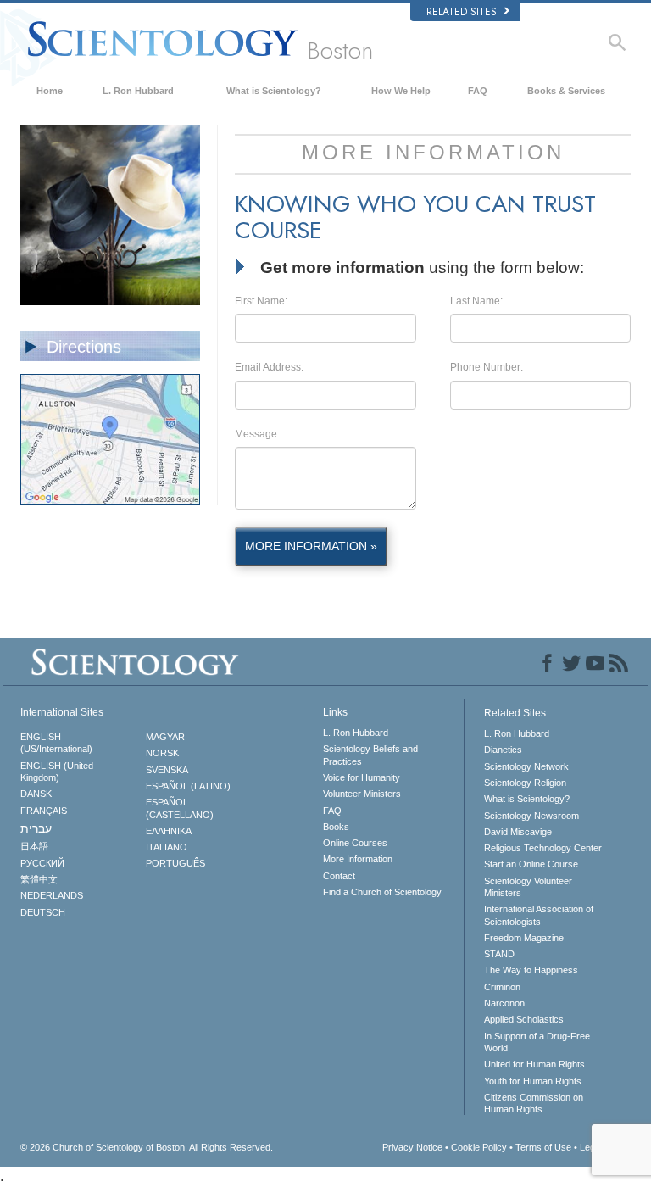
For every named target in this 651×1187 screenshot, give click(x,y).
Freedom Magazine (524, 938)
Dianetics (503, 749)
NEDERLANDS (51, 895)
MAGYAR (165, 737)
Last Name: (476, 301)
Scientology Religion (525, 782)
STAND (499, 954)
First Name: (261, 301)
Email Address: (269, 367)
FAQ (477, 91)
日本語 (34, 846)
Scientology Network (526, 766)
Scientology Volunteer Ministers (528, 887)
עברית (36, 828)
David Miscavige (518, 832)
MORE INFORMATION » (311, 546)
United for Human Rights (534, 1064)
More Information (357, 859)
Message (256, 434)
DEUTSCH (42, 912)
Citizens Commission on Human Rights (533, 1103)
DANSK (36, 794)
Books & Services (566, 91)
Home (49, 91)
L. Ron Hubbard (138, 91)
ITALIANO (166, 847)
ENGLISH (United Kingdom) (56, 772)
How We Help (401, 91)
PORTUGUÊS (175, 863)
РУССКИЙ (42, 863)
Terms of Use (543, 1147)
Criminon (502, 987)
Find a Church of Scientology (382, 892)
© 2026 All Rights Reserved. (146, 1147)
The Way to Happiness (531, 970)
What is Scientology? (273, 91)
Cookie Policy (479, 1147)
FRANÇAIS (43, 810)
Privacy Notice (412, 1147)
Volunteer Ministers (362, 794)
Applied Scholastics (524, 1019)
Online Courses (355, 843)
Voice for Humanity (361, 777)
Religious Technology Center (543, 848)
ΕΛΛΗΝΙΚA (169, 831)
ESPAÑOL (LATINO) (188, 786)
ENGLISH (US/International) (56, 743)
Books (336, 827)
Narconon (504, 1003)
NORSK (162, 753)
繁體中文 (39, 879)
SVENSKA (167, 770)
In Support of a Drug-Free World (537, 1042)
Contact (339, 876)
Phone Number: (486, 367)
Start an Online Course (531, 864)
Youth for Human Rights (532, 1081)
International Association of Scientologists (538, 915)
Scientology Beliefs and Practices (370, 755)
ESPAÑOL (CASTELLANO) (180, 808)
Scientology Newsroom (531, 816)
